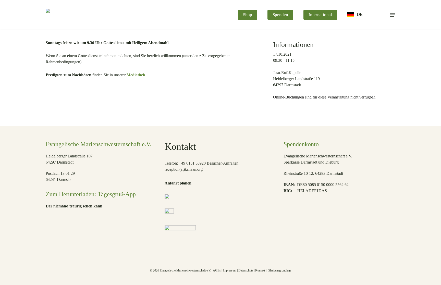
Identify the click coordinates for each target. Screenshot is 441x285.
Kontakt (260, 270)
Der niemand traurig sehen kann (74, 206)
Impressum (229, 270)
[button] (392, 14)
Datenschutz (245, 270)
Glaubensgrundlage (279, 270)
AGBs (217, 270)
